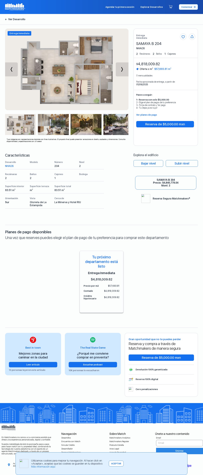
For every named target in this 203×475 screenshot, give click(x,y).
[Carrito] (170, 7)
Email (158, 438)
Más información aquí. (43, 466)
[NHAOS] (15, 19)
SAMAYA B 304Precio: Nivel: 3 (165, 183)
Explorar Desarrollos (152, 7)
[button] (188, 7)
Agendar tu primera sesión (119, 7)
